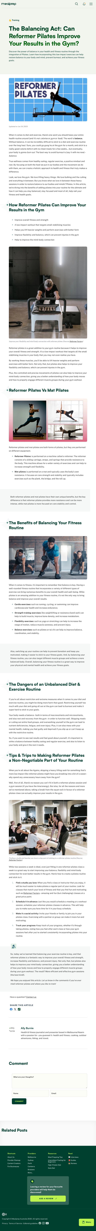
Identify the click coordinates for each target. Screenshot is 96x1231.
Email (54, 1093)
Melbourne (32, 1157)
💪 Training (14, 20)
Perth (30, 1163)
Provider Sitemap (14, 1160)
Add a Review (46, 1198)
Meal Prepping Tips (55, 1157)
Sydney (31, 1160)
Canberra (31, 1166)
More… (30, 1173)
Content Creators (14, 1163)
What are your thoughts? (23, 1077)
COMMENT (19, 1101)
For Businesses (13, 1166)
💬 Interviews (73, 1157)
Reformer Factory (15, 860)
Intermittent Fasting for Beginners (57, 1161)
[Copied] (19, 1009)
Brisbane (31, 1170)
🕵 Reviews (72, 1163)
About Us (11, 1157)
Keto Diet (51, 1168)
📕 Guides (72, 1160)
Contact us (31, 997)
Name (15, 1093)
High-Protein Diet (54, 1165)
